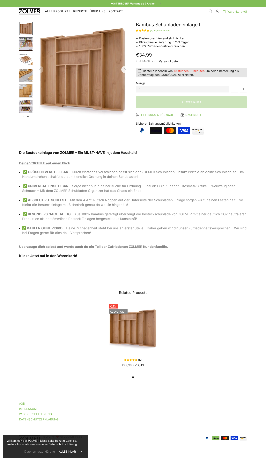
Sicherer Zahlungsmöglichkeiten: (158, 123)
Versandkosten (169, 61)
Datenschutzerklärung (39, 451)
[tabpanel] (133, 338)
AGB (22, 403)
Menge (140, 83)
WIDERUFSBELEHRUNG (35, 414)
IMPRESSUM (28, 409)
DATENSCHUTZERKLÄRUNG (38, 419)
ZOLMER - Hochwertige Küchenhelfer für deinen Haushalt (29, 11)
